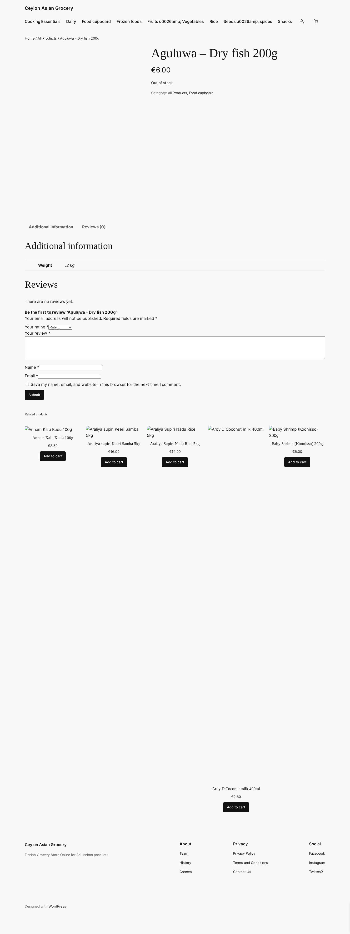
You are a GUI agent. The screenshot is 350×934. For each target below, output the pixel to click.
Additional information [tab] (51, 227)
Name (32, 367)
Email (31, 375)
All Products (47, 38)
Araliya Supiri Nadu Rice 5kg (175, 443)
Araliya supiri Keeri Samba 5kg (113, 443)
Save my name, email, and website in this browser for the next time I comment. (106, 384)
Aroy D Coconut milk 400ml (236, 788)
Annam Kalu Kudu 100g (52, 437)
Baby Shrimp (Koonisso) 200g (297, 443)
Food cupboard (201, 93)
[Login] (301, 21)
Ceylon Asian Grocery (49, 8)
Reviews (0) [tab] (94, 227)
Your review (37, 333)
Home (30, 38)
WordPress (57, 906)
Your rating (36, 327)
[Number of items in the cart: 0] (316, 21)
